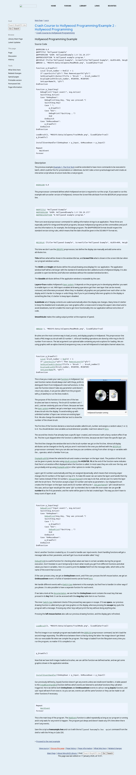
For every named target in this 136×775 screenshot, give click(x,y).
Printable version (15, 80)
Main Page (39, 20)
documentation (60, 593)
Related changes (14, 73)
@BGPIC (59, 249)
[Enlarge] (126, 412)
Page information (15, 87)
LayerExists (49, 362)
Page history (71, 748)
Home (53, 6)
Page (10, 52)
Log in (46, 20)
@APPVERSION (42, 212)
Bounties (112, 6)
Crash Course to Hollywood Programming (55, 32)
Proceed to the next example (48, 741)
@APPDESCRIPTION (44, 215)
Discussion (12, 56)
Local (43, 359)
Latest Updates (14, 42)
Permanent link (14, 83)
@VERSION (40, 185)
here (107, 429)
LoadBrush (41, 626)
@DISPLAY (40, 243)
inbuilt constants (71, 461)
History (11, 59)
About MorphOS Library (67, 753)
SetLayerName (46, 370)
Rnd (64, 359)
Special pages (13, 76)
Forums (67, 6)
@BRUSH (39, 329)
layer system (68, 284)
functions (65, 379)
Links (97, 6)
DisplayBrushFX (47, 367)
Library (83, 6)
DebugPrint (45, 508)
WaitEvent (45, 708)
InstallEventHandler (46, 675)
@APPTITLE (41, 210)
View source (44, 748)
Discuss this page (57, 748)
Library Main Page (15, 39)
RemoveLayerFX (76, 362)
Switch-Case (67, 584)
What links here (14, 70)
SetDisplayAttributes (51, 364)
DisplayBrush (62, 467)
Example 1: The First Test (64, 167)
